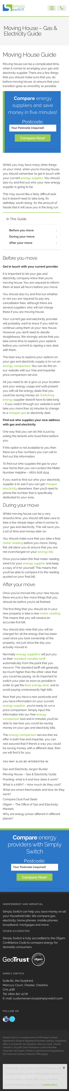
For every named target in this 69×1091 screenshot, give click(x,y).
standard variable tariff (29, 658)
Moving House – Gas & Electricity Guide (29, 774)
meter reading (13, 543)
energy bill (45, 552)
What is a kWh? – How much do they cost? (32, 784)
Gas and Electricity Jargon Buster (25, 769)
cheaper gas (17, 413)
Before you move (21, 230)
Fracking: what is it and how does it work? (30, 779)
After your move (20, 243)
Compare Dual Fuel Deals (20, 799)
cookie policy (49, 1085)
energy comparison (16, 366)
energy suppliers (28, 654)
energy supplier (32, 178)
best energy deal (37, 685)
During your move (22, 236)
